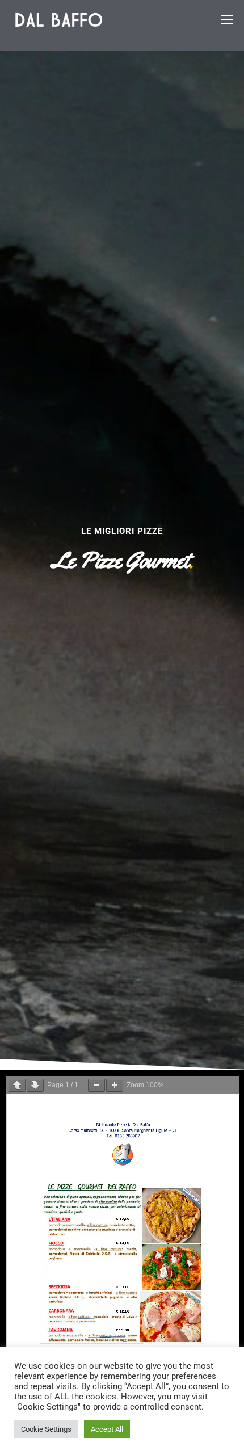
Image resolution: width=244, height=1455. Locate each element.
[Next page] (35, 1085)
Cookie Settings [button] (46, 1429)
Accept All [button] (107, 1429)
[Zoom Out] (96, 1085)
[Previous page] (17, 1085)
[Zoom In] (114, 1085)
